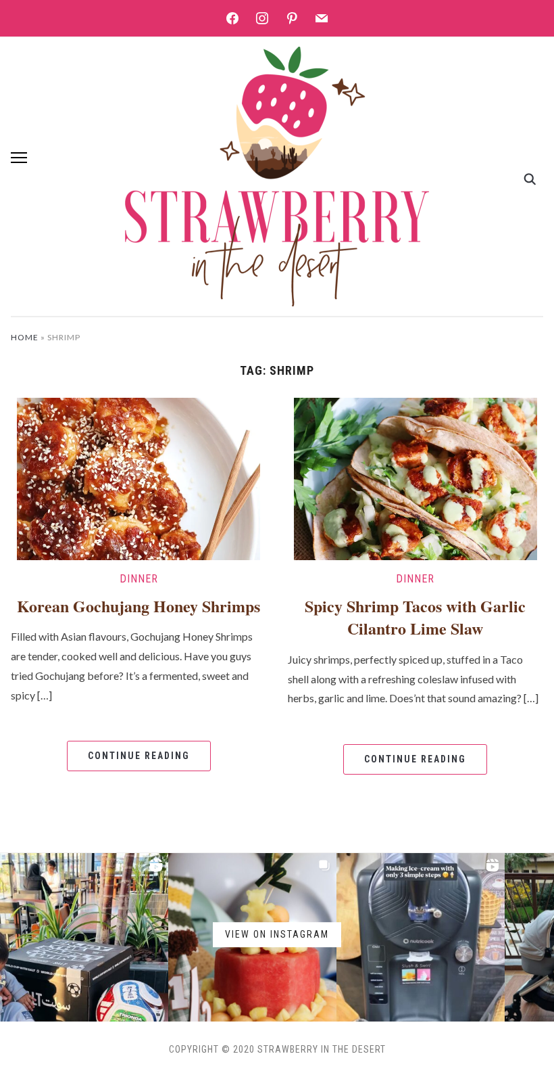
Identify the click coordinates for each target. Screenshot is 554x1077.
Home (25, 337)
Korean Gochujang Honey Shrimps (138, 606)
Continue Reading (139, 755)
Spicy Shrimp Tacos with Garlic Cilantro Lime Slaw (415, 617)
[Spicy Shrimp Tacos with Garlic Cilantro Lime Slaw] (415, 477)
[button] (19, 157)
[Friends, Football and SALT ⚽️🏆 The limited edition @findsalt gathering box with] (84, 937)
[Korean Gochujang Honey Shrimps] (138, 477)
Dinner (139, 578)
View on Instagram (277, 934)
